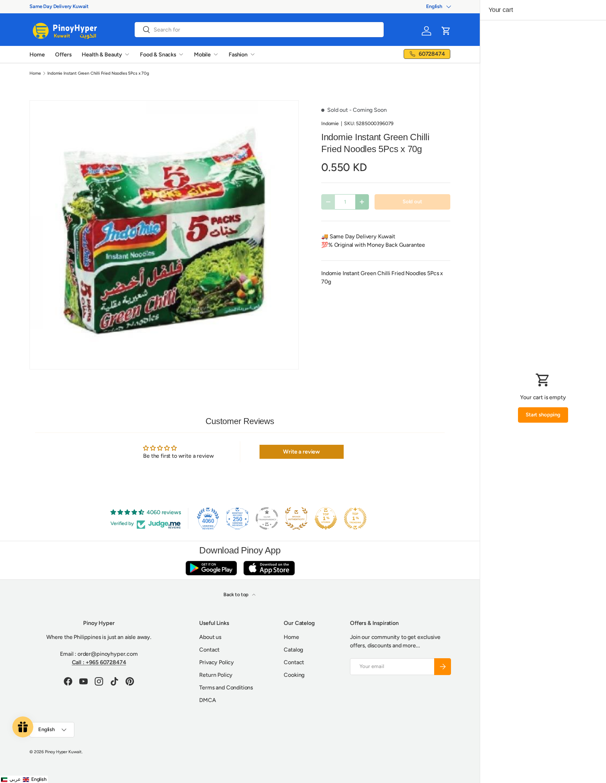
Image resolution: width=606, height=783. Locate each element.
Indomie (330, 124)
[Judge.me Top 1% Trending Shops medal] (355, 518)
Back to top (236, 595)
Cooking (294, 675)
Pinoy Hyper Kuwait (63, 751)
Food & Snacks (158, 54)
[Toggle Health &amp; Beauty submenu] (127, 54)
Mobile (202, 54)
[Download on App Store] (269, 568)
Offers (63, 54)
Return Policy (216, 675)
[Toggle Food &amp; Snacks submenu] (181, 54)
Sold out (412, 201)
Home (37, 54)
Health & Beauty (102, 54)
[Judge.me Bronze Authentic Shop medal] (296, 518)
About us (210, 637)
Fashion (238, 54)
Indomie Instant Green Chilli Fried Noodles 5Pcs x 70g (98, 73)
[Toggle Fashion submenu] (252, 54)
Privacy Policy (216, 662)
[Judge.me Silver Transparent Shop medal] (267, 518)
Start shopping (543, 414)
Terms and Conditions (226, 687)
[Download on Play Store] (211, 568)
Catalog (293, 649)
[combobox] (259, 29)
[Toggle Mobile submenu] (215, 54)
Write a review (301, 451)
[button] (446, 31)
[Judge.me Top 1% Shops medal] (326, 518)
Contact (209, 649)
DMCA (207, 700)
